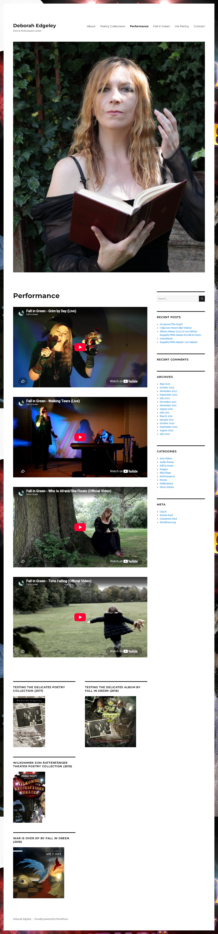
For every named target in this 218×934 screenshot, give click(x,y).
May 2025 (165, 384)
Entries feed (166, 515)
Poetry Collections (112, 26)
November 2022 (168, 391)
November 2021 (168, 405)
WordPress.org (168, 522)
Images (164, 469)
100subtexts (166, 338)
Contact (199, 26)
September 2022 (168, 394)
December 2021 (168, 401)
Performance (139, 26)
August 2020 (166, 430)
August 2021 (166, 409)
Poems (163, 480)
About (91, 26)
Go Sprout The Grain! (171, 324)
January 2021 (167, 419)
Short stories (167, 487)
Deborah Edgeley (34, 25)
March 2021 (166, 416)
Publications (166, 483)
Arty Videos (166, 458)
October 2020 (167, 423)
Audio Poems (167, 462)
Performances (167, 476)
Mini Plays (165, 472)
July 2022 (165, 398)
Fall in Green (161, 26)
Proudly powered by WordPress (51, 919)
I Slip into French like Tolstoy (176, 327)
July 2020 (165, 434)
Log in (163, 511)
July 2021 (164, 412)
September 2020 (168, 426)
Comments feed (168, 518)
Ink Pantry (182, 26)
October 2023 (167, 387)
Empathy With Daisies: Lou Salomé (178, 342)
